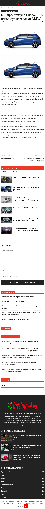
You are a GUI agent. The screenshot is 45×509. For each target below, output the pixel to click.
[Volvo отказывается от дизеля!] (6, 179)
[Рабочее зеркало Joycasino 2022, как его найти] (6, 438)
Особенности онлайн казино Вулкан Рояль (16, 319)
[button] (42, 3)
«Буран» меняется (7, 158)
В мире (3, 497)
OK (26, 506)
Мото (3, 478)
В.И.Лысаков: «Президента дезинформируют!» (34, 160)
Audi (3, 494)
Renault (4, 491)
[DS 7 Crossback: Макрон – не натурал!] (6, 210)
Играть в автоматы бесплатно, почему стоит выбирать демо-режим (23, 307)
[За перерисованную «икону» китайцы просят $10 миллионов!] (6, 230)
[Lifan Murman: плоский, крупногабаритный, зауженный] (6, 199)
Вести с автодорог (7, 485)
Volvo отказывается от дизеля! (26, 177)
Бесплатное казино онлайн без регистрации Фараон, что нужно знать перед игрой (21, 313)
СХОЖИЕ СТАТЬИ (9, 168)
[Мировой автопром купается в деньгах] (6, 189)
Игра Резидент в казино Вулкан (13, 301)
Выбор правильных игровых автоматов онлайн (18, 297)
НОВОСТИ (4, 11)
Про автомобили (13, 11)
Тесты (3, 481)
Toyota (3, 488)
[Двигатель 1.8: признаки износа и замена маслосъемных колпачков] (6, 447)
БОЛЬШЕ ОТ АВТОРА (10, 171)
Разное (3, 475)
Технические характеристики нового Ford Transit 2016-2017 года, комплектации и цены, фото (27, 458)
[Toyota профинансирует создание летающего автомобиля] (6, 220)
